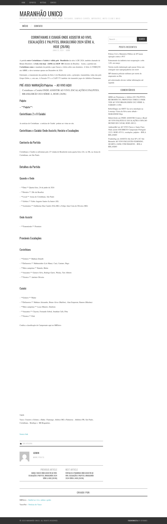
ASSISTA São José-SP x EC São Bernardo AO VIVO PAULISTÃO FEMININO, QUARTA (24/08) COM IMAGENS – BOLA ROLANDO (126, 142)
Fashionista (133, 520)
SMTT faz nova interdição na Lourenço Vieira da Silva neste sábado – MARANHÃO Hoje (125, 111)
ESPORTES (32, 2)
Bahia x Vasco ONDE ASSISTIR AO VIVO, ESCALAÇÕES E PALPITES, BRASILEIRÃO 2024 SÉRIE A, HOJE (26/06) (43, 475)
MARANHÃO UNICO (41, 13)
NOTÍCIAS (43, 2)
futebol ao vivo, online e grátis (39, 500)
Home (23, 2)
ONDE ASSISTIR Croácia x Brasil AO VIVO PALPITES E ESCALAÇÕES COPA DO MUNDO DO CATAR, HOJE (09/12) (127, 120)
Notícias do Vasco (35, 504)
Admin (68, 50)
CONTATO (53, 2)
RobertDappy (113, 108)
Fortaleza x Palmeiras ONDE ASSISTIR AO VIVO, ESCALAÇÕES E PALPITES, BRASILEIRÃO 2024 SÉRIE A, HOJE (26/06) (79, 475)
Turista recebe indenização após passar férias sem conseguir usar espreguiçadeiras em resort (126, 68)
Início (25, 26)
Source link (24, 434)
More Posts (38, 457)
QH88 (110, 97)
